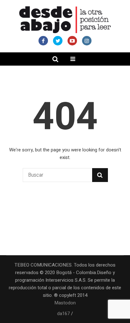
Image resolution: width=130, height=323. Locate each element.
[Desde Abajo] (65, 19)
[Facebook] (43, 40)
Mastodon (65, 302)
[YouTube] (72, 40)
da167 (63, 313)
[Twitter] (57, 40)
